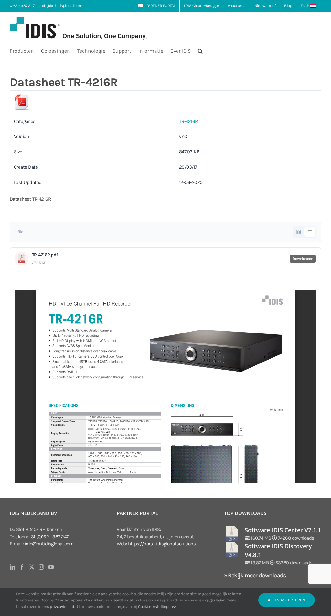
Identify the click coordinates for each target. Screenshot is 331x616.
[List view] (309, 232)
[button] (200, 50)
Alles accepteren (286, 600)
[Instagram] (41, 567)
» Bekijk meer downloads (255, 575)
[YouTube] (50, 567)
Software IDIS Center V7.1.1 (283, 530)
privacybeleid (62, 606)
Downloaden (303, 258)
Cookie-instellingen (156, 606)
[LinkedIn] (12, 567)
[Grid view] (299, 232)
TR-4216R (188, 121)
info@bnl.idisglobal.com (60, 5)
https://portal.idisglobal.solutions (162, 544)
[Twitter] (31, 567)
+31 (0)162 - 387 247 (49, 537)
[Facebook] (21, 567)
